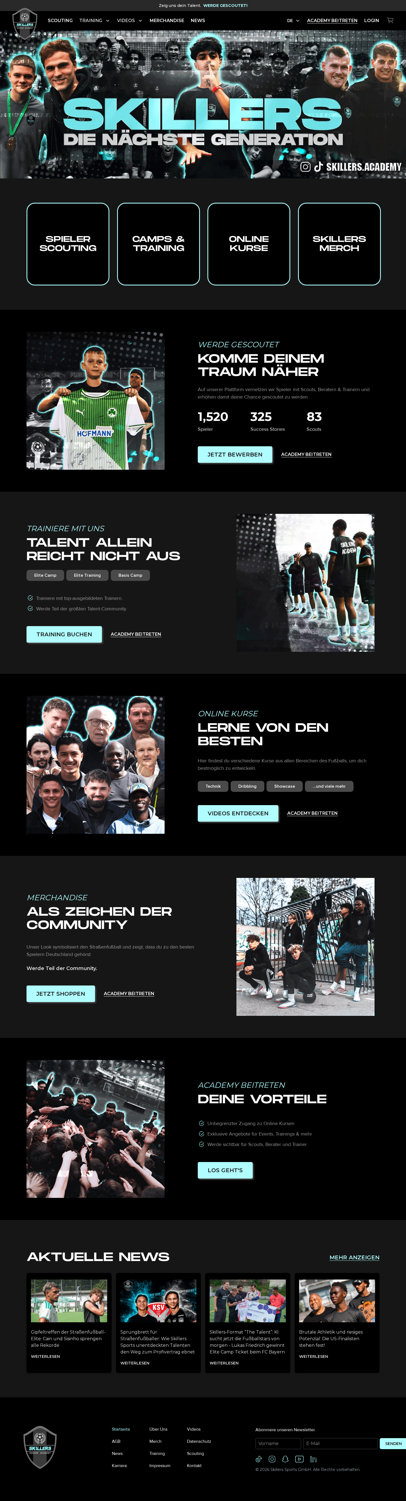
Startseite (121, 1429)
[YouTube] (299, 1459)
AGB (116, 1441)
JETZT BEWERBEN (235, 454)
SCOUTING (60, 20)
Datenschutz (199, 1441)
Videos (194, 1429)
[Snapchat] (285, 1459)
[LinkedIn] (313, 1459)
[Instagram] (272, 1459)
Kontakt (194, 1465)
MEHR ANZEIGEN (354, 1257)
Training (157, 1453)
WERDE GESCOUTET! (225, 5)
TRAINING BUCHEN (64, 634)
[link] (24, 20)
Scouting (195, 1453)
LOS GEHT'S (225, 1170)
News (117, 1453)
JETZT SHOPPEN (60, 993)
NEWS (198, 20)
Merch (155, 1441)
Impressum (159, 1465)
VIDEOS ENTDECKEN (238, 813)
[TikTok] (258, 1459)
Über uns (158, 1429)
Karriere (119, 1465)
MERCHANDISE (167, 20)
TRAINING (90, 20)
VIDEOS (126, 20)
